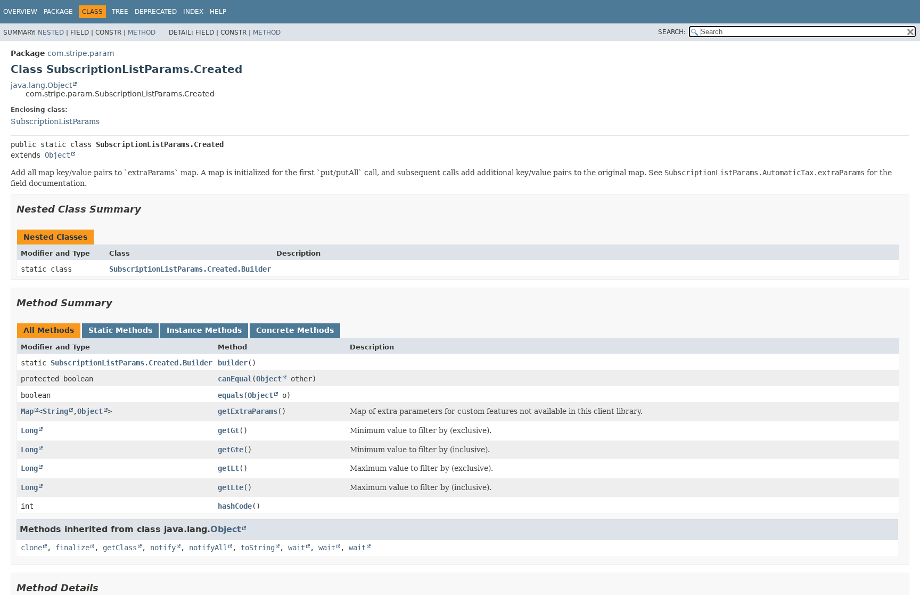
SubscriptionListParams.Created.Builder (190, 269)
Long (29, 430)
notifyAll (208, 547)
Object (57, 155)
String (55, 411)
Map (27, 411)
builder (233, 362)
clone (31, 547)
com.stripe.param (80, 53)
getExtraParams (247, 411)
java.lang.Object (41, 85)
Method (141, 32)
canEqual (235, 378)
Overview (20, 11)
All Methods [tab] (48, 330)
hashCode (235, 506)
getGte (230, 449)
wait (296, 547)
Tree (120, 11)
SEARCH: (672, 32)
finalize (72, 547)
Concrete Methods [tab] (295, 330)
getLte (230, 487)
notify (163, 547)
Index (193, 11)
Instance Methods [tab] (204, 330)
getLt (228, 468)
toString (258, 547)
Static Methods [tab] (120, 330)
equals (230, 395)
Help (218, 11)
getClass (120, 547)
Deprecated (156, 11)
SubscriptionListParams (55, 121)
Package (58, 11)
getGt (228, 430)
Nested (51, 32)
